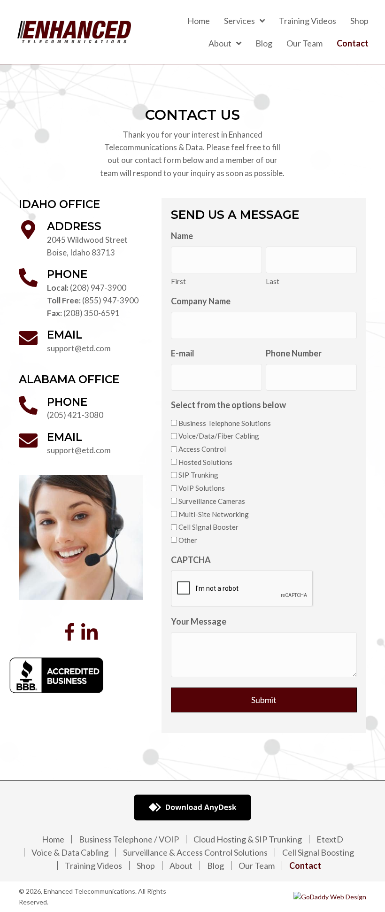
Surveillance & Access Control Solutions (195, 852)
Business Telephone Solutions (224, 423)
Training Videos (93, 865)
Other (187, 540)
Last (272, 281)
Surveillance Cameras (211, 501)
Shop (146, 865)
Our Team (257, 865)
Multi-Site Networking (213, 514)
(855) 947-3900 (110, 300)
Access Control (202, 449)
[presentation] (242, 589)
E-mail (182, 353)
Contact (305, 865)
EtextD (329, 839)
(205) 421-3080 (75, 415)
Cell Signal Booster (208, 527)
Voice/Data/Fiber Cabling (218, 436)
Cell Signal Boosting (318, 852)
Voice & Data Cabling (69, 852)
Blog (215, 865)
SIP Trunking (198, 475)
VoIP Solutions (201, 488)
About (180, 865)
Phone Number (294, 353)
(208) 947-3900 (98, 288)
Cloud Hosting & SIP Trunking (247, 839)
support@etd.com (79, 348)
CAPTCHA (191, 560)
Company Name (201, 301)
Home (53, 839)
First (178, 281)
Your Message (198, 621)
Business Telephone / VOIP (129, 839)
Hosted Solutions (205, 462)
